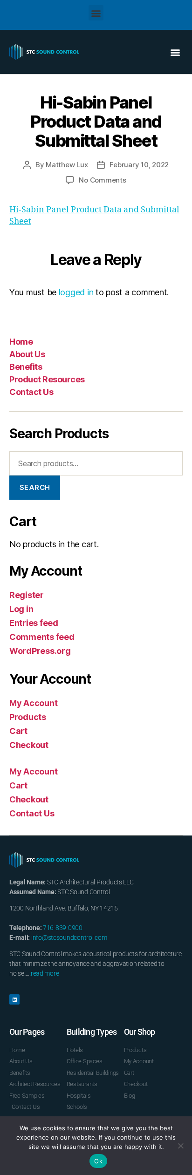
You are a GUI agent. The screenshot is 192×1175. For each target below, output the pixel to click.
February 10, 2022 (139, 164)
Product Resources (47, 379)
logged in (76, 292)
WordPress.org (40, 651)
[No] (180, 1145)
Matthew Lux (67, 164)
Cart (18, 731)
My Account (33, 703)
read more (45, 973)
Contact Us (31, 392)
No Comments (102, 180)
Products (27, 717)
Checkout (28, 745)
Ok (98, 1161)
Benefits (25, 367)
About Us (27, 354)
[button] (96, 12)
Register (26, 595)
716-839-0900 (62, 927)
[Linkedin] (14, 999)
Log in (21, 609)
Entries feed (33, 623)
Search (35, 487)
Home (21, 341)
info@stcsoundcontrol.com (69, 937)
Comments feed (42, 637)
